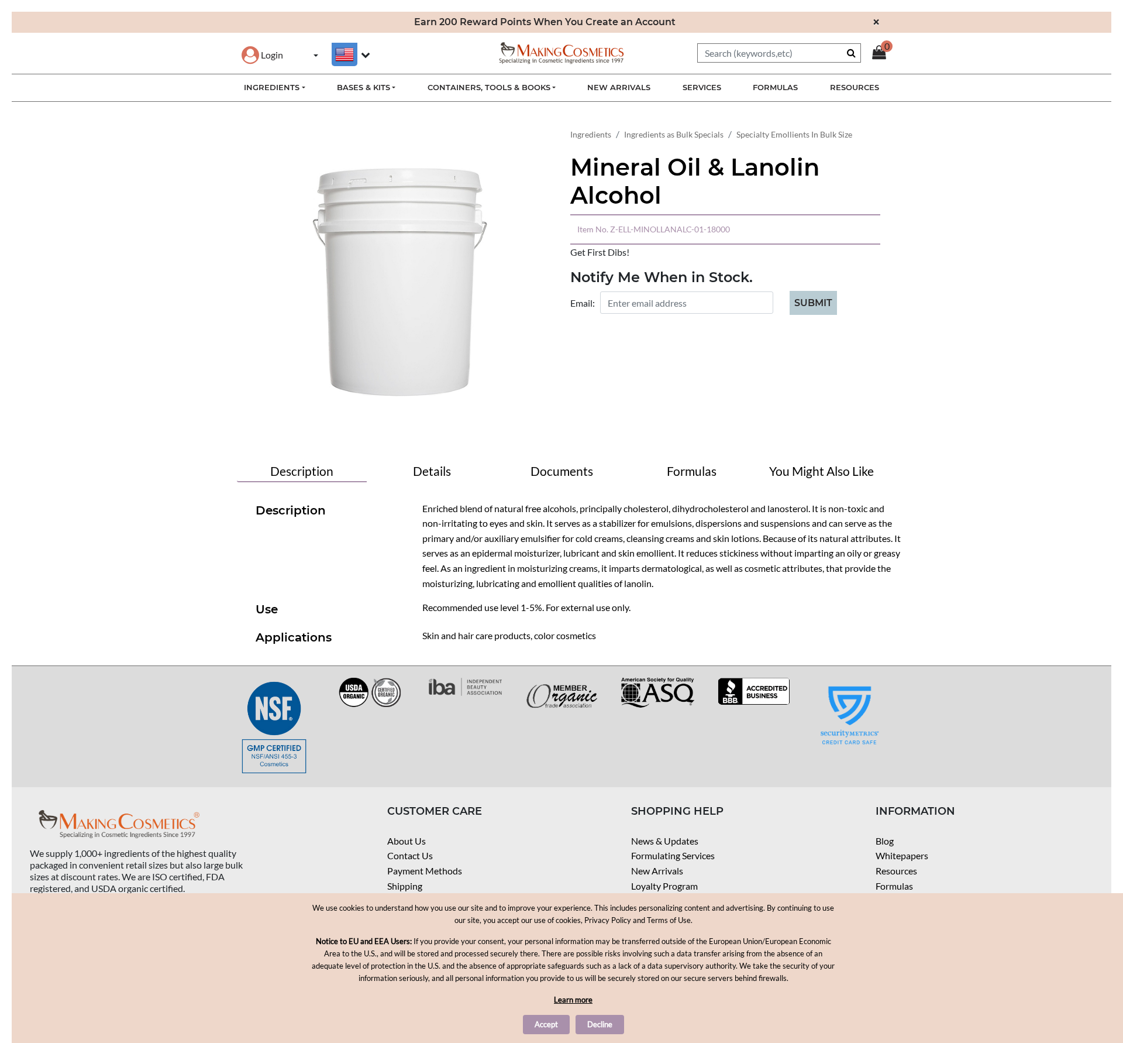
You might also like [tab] (821, 471)
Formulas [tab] (691, 471)
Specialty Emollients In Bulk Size (794, 134)
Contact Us (410, 855)
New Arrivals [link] (618, 87)
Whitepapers (902, 855)
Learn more (573, 999)
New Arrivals (657, 870)
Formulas (894, 885)
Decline (599, 1024)
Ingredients (590, 134)
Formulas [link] (775, 87)
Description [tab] (301, 471)
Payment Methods (424, 870)
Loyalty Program (664, 885)
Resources (896, 870)
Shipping (404, 885)
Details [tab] (432, 471)
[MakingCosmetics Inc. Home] (561, 51)
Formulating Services (673, 855)
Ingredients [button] (271, 87)
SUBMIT (813, 302)
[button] (262, 54)
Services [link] (702, 87)
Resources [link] (854, 87)
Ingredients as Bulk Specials (674, 134)
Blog (885, 840)
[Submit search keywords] (851, 52)
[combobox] (779, 53)
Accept (546, 1024)
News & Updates (664, 840)
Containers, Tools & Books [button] (489, 87)
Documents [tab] (562, 471)
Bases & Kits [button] (363, 87)
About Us (406, 840)
